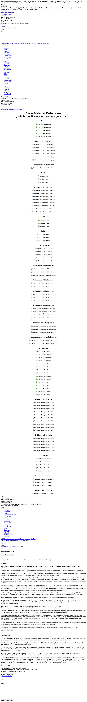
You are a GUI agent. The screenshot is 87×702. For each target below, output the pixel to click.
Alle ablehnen (4, 11)
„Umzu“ (6, 66)
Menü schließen (5, 97)
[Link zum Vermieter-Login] (6, 676)
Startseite (6, 48)
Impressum (11, 12)
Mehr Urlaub (7, 69)
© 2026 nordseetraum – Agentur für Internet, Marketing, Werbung (18, 539)
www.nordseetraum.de (7, 546)
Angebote (6, 52)
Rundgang (7, 65)
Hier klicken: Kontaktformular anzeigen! (11, 109)
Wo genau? (7, 68)
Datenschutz (4, 12)
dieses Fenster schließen (7, 555)
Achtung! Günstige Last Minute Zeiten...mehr (8, 28)
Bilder (5, 49)
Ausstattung (7, 54)
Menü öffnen (4, 45)
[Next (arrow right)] (3, 679)
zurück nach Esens (18, 546)
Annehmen (4, 6)
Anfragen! (3, 543)
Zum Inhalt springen (6, 14)
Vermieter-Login (8, 534)
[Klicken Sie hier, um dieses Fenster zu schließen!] (1, 548)
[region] (43, 14)
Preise (5, 51)
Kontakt (6, 58)
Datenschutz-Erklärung (10, 514)
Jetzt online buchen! (6, 542)
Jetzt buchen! (7, 57)
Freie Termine (8, 55)
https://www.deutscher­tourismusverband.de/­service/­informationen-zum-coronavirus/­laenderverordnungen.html (30, 608)
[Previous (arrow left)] (1, 679)
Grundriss (6, 63)
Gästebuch (7, 62)
